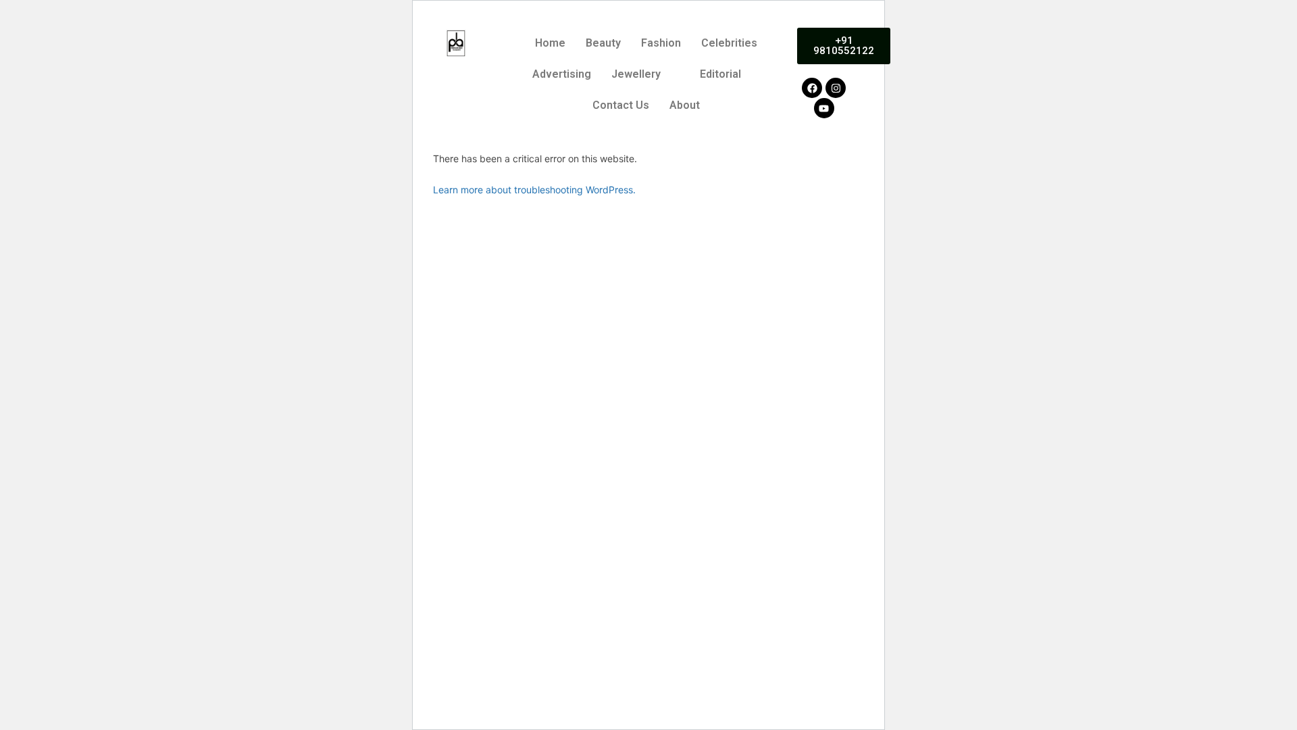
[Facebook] (812, 88)
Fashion (661, 42)
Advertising (561, 74)
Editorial (720, 74)
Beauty (603, 42)
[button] (645, 74)
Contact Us (620, 105)
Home (550, 42)
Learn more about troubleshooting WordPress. (534, 189)
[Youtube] (824, 108)
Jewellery (636, 74)
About (684, 105)
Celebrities (729, 42)
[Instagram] (835, 88)
